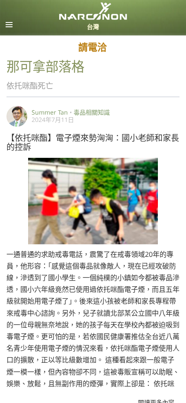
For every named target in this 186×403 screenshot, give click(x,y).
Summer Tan (50, 112)
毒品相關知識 (92, 112)
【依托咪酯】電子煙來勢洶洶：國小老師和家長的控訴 (92, 141)
